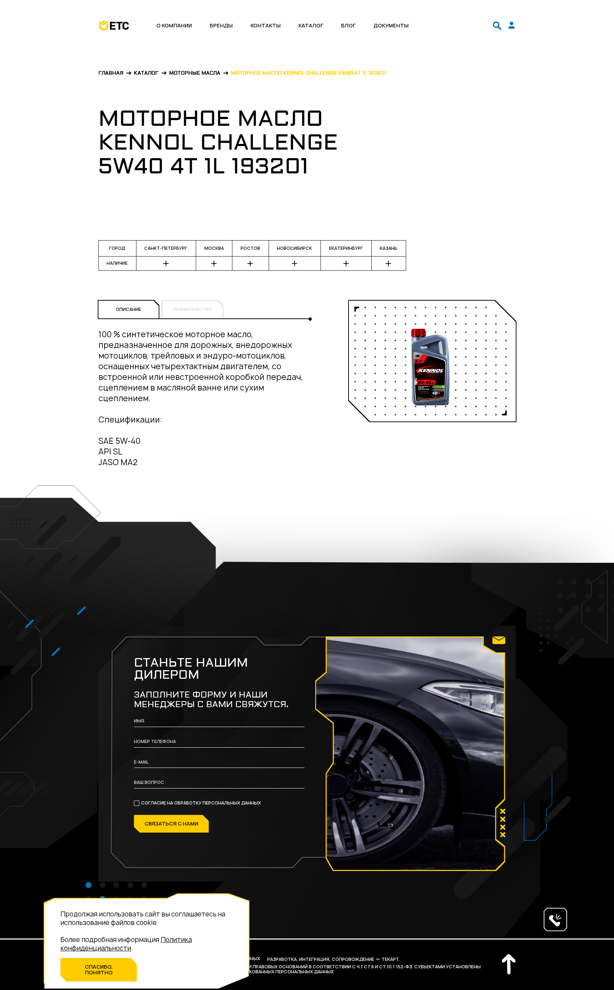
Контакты (266, 25)
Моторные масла (194, 73)
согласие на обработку (201, 803)
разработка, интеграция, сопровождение (320, 959)
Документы (391, 25)
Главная (110, 73)
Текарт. (391, 959)
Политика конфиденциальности (126, 944)
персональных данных (232, 803)
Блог (348, 25)
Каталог (310, 25)
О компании (174, 25)
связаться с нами (171, 823)
